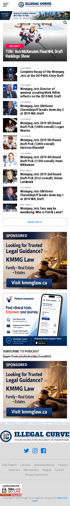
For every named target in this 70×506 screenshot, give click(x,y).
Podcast (63, 465)
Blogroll (47, 470)
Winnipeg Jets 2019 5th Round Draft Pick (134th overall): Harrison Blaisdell (40, 143)
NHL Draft (26, 170)
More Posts (35, 222)
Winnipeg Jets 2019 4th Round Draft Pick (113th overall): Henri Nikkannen (41, 160)
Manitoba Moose (44, 465)
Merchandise (31, 470)
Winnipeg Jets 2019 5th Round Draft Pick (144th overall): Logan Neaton (42, 126)
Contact (59, 470)
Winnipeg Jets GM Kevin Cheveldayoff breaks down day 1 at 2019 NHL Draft (42, 195)
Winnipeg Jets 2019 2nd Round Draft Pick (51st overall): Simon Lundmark (41, 178)
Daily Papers (9, 465)
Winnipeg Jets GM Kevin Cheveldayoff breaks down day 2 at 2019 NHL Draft (42, 109)
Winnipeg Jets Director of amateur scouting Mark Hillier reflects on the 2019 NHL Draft (40, 92)
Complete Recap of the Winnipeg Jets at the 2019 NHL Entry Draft (42, 73)
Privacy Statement (36, 475)
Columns (26, 68)
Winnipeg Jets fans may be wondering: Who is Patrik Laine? (41, 210)
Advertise (14, 470)
